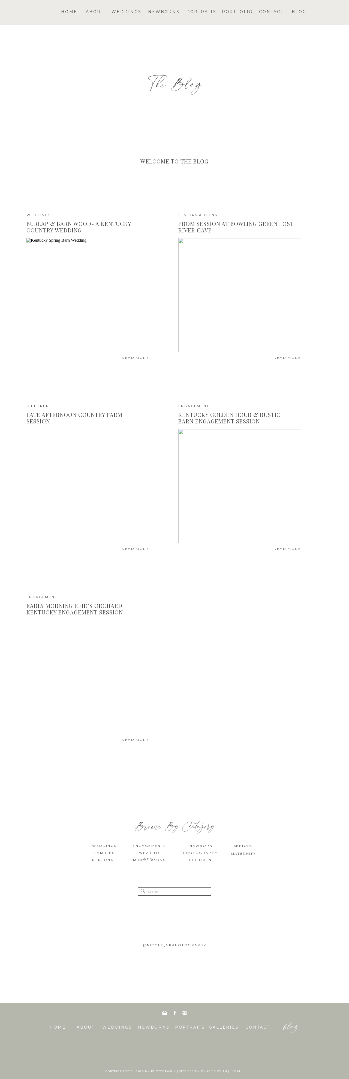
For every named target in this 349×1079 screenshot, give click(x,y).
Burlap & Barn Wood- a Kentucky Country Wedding (78, 227)
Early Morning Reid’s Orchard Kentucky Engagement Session (74, 609)
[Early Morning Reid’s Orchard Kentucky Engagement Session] (87, 677)
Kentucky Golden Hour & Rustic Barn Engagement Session (229, 418)
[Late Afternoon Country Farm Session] (87, 486)
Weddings (38, 215)
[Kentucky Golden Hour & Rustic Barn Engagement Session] (239, 486)
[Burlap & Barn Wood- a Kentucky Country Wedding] (87, 295)
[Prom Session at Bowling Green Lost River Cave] (239, 295)
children (37, 406)
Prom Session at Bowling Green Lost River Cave (236, 227)
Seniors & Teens (197, 215)
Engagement (193, 406)
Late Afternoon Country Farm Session (74, 418)
